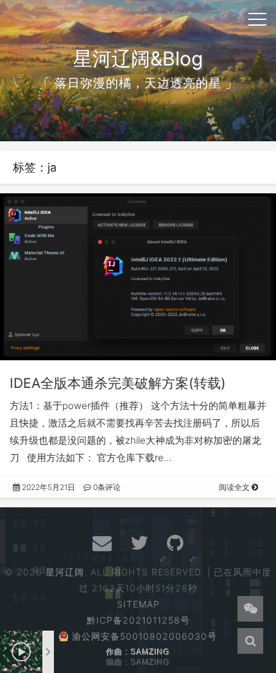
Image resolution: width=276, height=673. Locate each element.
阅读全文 (235, 487)
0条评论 (106, 487)
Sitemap (138, 604)
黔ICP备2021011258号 (138, 620)
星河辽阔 (65, 571)
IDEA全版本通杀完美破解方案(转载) (118, 383)
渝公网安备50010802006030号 (144, 636)
